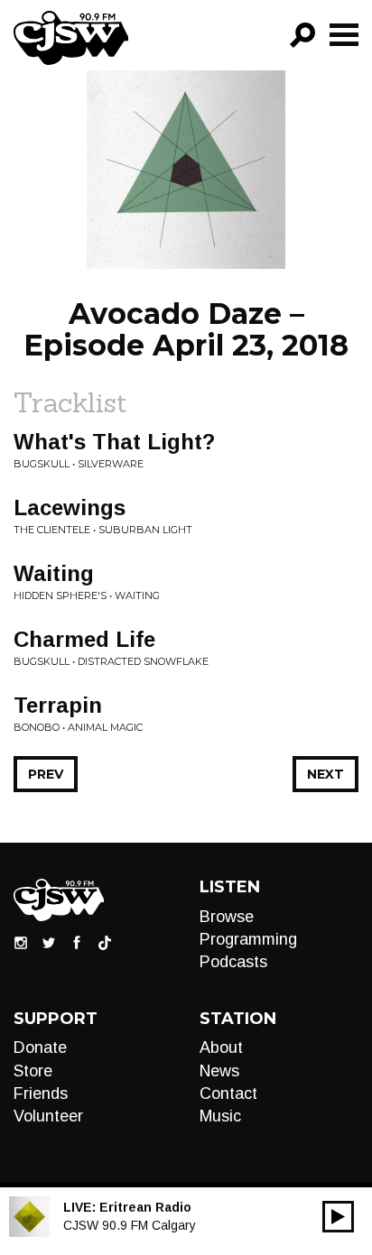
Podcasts (233, 962)
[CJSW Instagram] (21, 941)
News (219, 1071)
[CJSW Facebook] (77, 941)
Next (325, 774)
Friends (41, 1093)
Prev (45, 774)
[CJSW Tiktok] (105, 941)
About (221, 1047)
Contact (228, 1093)
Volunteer (48, 1116)
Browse (227, 917)
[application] (338, 1216)
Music (220, 1116)
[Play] (338, 1216)
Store (33, 1071)
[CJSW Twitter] (49, 941)
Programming (248, 939)
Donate (40, 1047)
